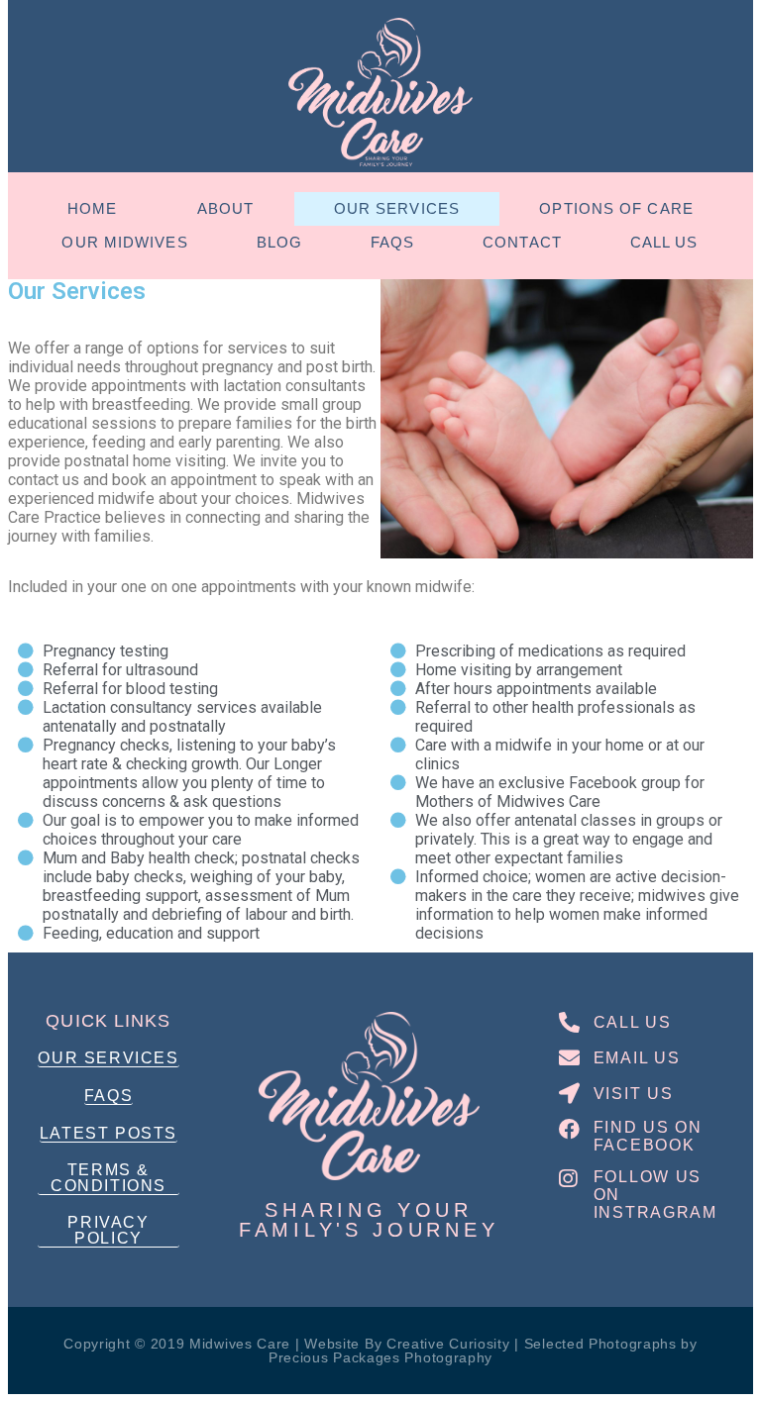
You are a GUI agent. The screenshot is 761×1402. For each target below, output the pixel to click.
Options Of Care (616, 208)
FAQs (392, 242)
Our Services (397, 208)
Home (92, 208)
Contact (522, 242)
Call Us (664, 242)
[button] (108, 1059)
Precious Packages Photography (380, 1357)
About (226, 208)
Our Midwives (124, 242)
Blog (279, 242)
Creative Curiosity (448, 1344)
